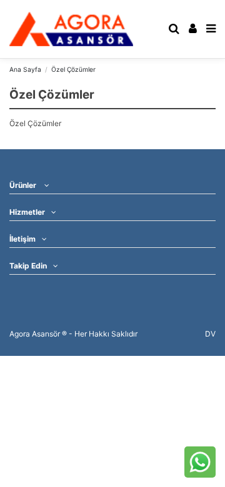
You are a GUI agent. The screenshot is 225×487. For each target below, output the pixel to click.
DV (210, 333)
